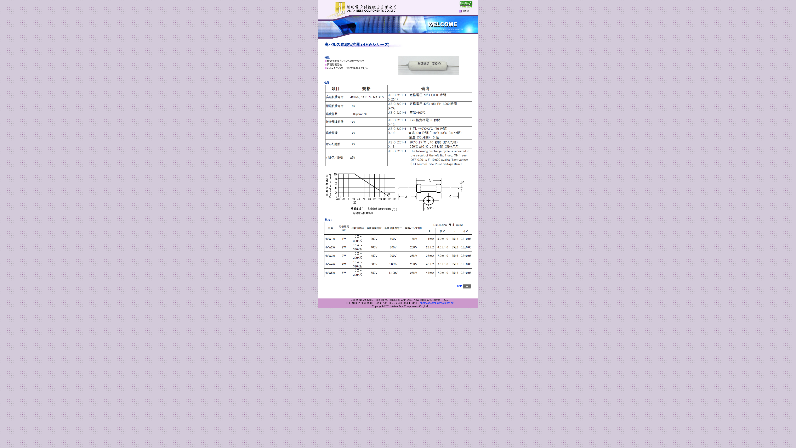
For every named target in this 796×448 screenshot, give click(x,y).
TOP (459, 286)
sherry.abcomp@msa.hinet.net (437, 303)
